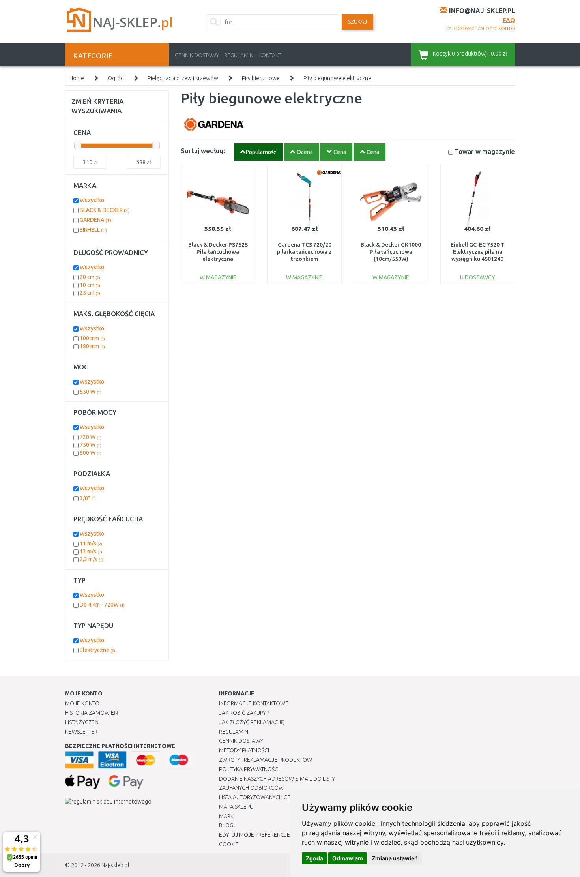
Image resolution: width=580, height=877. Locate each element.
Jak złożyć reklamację (251, 722)
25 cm (90, 293)
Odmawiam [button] (347, 858)
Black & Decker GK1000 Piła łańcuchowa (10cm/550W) (391, 252)
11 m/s (91, 543)
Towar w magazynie (485, 151)
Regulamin (238, 55)
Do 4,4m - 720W (102, 605)
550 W (90, 391)
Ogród (116, 78)
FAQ (509, 20)
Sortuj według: (203, 150)
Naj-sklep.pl (115, 865)
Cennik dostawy (197, 55)
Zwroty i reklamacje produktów (265, 760)
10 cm (90, 285)
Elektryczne (97, 650)
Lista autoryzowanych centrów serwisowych (283, 797)
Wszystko (92, 200)
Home (76, 78)
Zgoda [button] (314, 858)
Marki (227, 816)
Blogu (228, 825)
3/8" (88, 498)
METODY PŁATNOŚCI (244, 750)
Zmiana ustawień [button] (395, 858)
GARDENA (95, 220)
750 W (90, 445)
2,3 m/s (91, 559)
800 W (90, 453)
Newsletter (81, 732)
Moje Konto (82, 703)
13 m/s (91, 551)
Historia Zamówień (91, 713)
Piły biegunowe (261, 78)
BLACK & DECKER (105, 210)
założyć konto (496, 28)
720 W (90, 437)
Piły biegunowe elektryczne (337, 78)
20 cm (90, 277)
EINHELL (93, 230)
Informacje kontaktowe (253, 703)
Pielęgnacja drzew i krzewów (183, 78)
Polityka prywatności (249, 769)
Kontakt (269, 55)
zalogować (460, 28)
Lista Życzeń (82, 722)
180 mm (92, 346)
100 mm (92, 338)
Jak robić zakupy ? (244, 713)
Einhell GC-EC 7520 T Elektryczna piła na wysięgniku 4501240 (478, 252)
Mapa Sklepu (236, 807)
